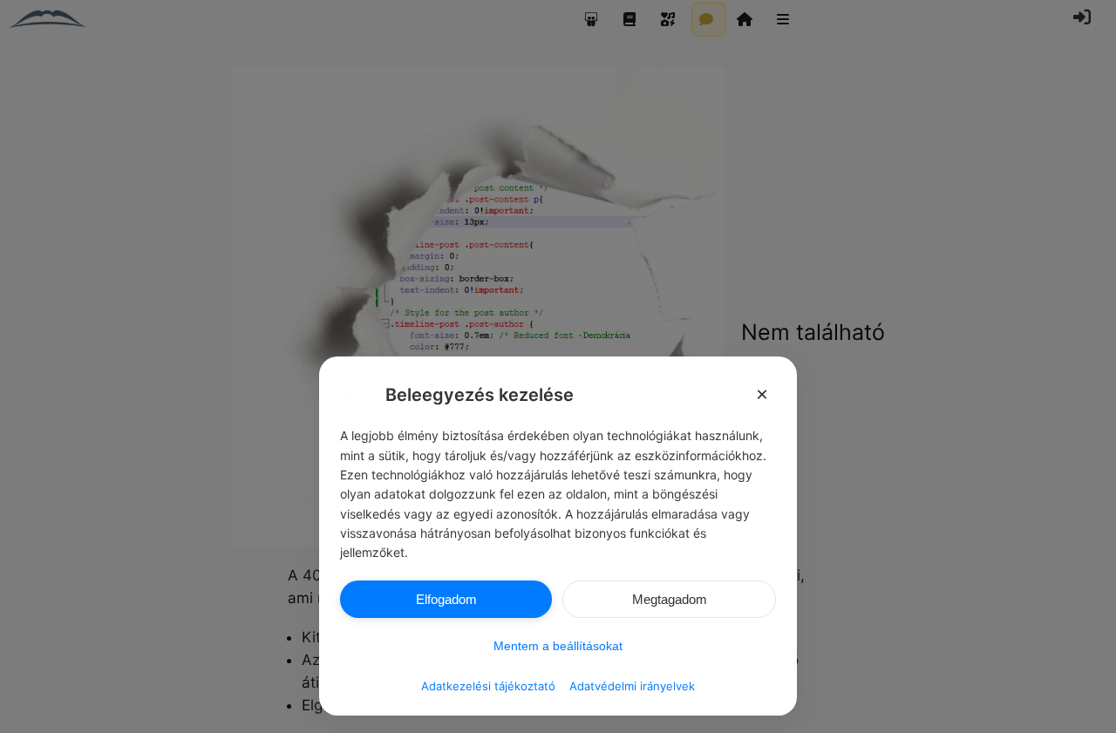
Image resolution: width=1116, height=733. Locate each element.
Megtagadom (669, 599)
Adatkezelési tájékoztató (488, 686)
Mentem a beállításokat (558, 646)
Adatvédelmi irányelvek (632, 686)
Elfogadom (446, 599)
